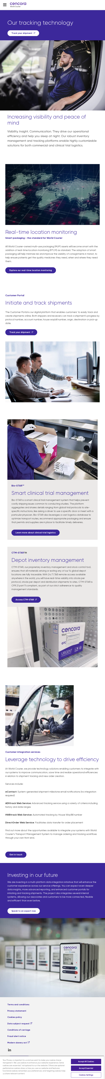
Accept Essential (86, 1068)
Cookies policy (14, 1017)
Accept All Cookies (86, 1061)
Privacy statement (16, 1011)
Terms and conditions (18, 1004)
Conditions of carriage (18, 1030)
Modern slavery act (17, 1042)
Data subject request (18, 1023)
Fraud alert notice (16, 1036)
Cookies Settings (86, 1075)
